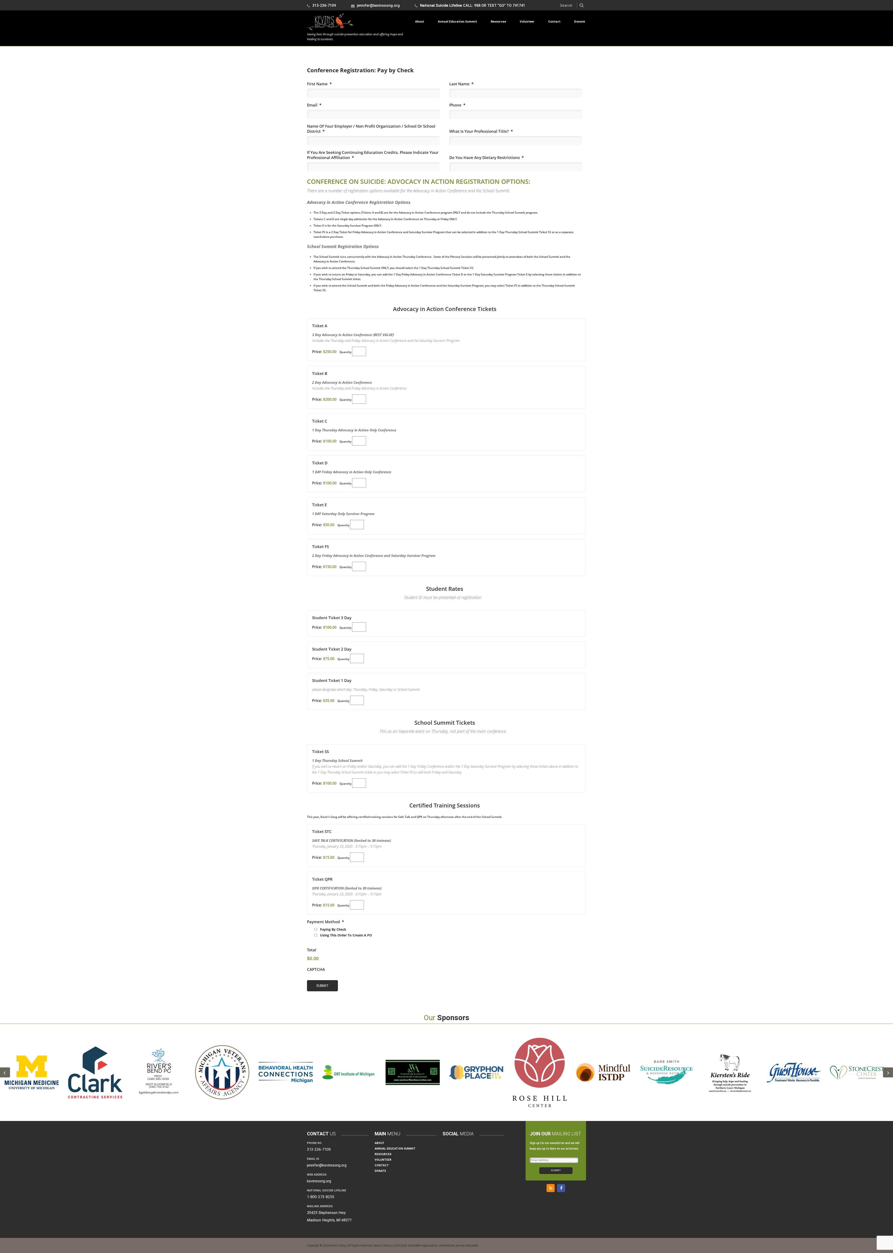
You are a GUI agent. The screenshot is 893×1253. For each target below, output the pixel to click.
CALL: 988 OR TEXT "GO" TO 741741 (472, 6)
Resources (498, 21)
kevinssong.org (319, 1181)
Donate (579, 21)
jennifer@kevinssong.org (378, 6)
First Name (319, 83)
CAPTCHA (316, 969)
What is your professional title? (481, 131)
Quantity (345, 352)
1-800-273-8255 (320, 1197)
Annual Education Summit (457, 21)
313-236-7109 (323, 6)
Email (314, 105)
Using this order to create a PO (346, 935)
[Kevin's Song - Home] (330, 29)
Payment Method (325, 921)
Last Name (461, 83)
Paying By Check (333, 929)
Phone (457, 105)
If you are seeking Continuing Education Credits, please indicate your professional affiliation (372, 155)
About (419, 21)
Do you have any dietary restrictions (486, 157)
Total (311, 949)
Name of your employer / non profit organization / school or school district (371, 129)
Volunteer (527, 21)
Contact (554, 21)
